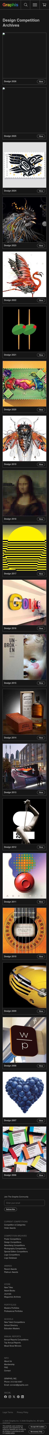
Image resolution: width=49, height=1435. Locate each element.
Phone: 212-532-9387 (13, 1381)
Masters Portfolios (11, 1308)
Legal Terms (8, 1412)
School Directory (11, 1325)
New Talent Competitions (14, 1322)
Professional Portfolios (13, 1311)
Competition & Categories (14, 1224)
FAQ (6, 1367)
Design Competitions (12, 1242)
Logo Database (10, 1257)
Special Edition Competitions (16, 1251)
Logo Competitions (12, 1254)
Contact (7, 1370)
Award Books (9, 1290)
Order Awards (10, 1228)
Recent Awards (10, 1269)
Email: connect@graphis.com (16, 1384)
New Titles (8, 1287)
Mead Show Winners (12, 1345)
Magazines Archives (12, 1296)
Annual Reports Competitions (16, 1339)
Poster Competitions (12, 1239)
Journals (7, 1293)
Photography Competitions (15, 1248)
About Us (8, 1361)
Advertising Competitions (14, 1245)
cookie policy (10, 1433)
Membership (9, 1364)
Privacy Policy (22, 1412)
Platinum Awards (11, 1272)
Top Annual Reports (12, 1342)
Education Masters (12, 1328)
